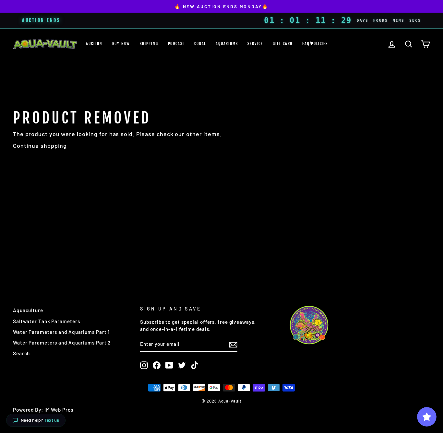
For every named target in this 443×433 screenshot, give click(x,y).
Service (255, 43)
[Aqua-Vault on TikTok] (194, 365)
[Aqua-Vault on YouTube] (169, 365)
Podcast (176, 43)
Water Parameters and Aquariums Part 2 (62, 342)
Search (21, 353)
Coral (200, 43)
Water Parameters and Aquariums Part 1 (61, 332)
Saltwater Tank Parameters (46, 321)
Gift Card (283, 43)
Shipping (149, 43)
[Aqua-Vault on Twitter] (182, 365)
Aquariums (227, 43)
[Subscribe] (233, 344)
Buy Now (121, 43)
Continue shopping (40, 145)
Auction (94, 43)
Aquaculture (28, 310)
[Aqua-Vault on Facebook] (157, 365)
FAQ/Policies (315, 43)
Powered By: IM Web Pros (43, 410)
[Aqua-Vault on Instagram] (144, 365)
